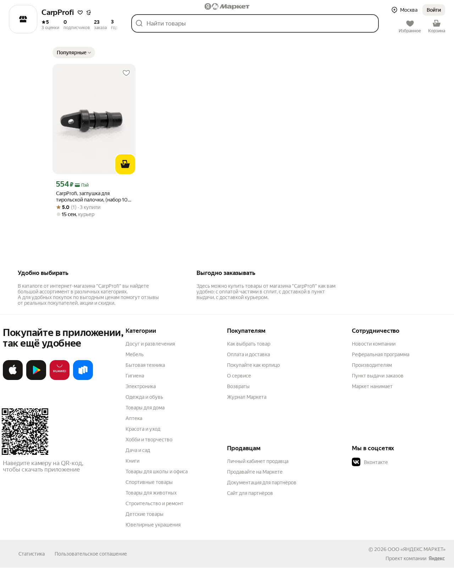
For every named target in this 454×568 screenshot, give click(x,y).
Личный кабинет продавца (257, 461)
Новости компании (373, 344)
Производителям (372, 365)
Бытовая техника (145, 365)
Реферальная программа (380, 354)
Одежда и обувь (144, 397)
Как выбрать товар (248, 344)
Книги (132, 461)
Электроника (141, 386)
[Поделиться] (89, 13)
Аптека (134, 418)
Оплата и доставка (248, 354)
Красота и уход (143, 429)
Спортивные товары (149, 482)
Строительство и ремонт (154, 503)
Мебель (135, 354)
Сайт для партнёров (250, 493)
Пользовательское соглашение (91, 554)
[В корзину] (125, 164)
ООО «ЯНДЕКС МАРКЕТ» (416, 549)
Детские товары (145, 514)
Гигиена (135, 376)
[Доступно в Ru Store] (83, 378)
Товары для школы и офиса (157, 471)
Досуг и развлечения (150, 344)
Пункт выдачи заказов (378, 376)
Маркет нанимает (372, 386)
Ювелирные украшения (153, 525)
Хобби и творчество (149, 439)
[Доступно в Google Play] (36, 378)
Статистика (31, 554)
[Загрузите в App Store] (13, 378)
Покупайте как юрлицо (253, 365)
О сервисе (239, 376)
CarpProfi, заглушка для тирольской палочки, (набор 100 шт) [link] (93, 197)
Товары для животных (151, 493)
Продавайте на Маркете (255, 472)
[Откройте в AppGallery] (60, 378)
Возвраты (238, 386)
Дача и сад (138, 450)
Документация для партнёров (262, 482)
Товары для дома (145, 407)
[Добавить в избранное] (126, 73)
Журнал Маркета (246, 397)
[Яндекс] (436, 558)
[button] (433, 10)
